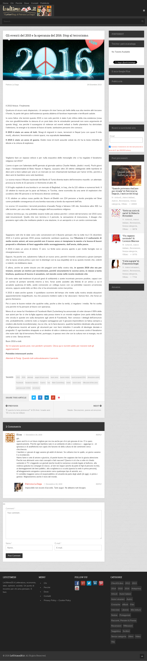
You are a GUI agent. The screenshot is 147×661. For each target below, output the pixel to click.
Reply (99, 435)
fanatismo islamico (31, 382)
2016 (23, 377)
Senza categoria (129, 226)
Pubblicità (44, 3)
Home (5, 3)
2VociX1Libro (117, 583)
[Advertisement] (53, 97)
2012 (127, 583)
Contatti (34, 3)
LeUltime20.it (17, 655)
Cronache (115, 604)
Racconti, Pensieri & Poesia (123, 620)
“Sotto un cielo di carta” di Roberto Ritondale (131, 213)
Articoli (118, 197)
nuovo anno (77, 382)
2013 (134, 583)
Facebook (19, 382)
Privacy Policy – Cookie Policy (57, 600)
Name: (9, 543)
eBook (125, 604)
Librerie (125, 610)
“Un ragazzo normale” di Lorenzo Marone (130, 238)
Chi (11, 3)
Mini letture (136, 610)
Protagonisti (125, 615)
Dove (26, 3)
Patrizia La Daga (33, 484)
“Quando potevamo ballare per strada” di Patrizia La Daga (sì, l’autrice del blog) (125, 191)
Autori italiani (128, 197)
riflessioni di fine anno (90, 382)
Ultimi (124, 204)
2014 (113, 588)
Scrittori (126, 631)
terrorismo (36, 388)
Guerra (42, 382)
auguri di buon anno (42, 377)
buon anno (54, 377)
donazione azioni (93, 377)
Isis (49, 382)
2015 (18, 377)
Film (132, 604)
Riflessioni (128, 626)
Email (112, 136)
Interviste (115, 610)
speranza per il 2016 (23, 388)
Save (62, 397)
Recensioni (124, 200)
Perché (19, 3)
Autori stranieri (132, 267)
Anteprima (136, 588)
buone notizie (64, 377)
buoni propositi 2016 (79, 377)
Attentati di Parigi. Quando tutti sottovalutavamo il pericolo (32, 358)
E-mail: (58, 543)
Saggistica (116, 631)
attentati (30, 377)
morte (68, 382)
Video (138, 636)
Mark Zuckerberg (58, 382)
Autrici (115, 200)
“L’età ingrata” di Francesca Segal (130, 262)
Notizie (114, 615)
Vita (113, 642)
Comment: (10, 508)
